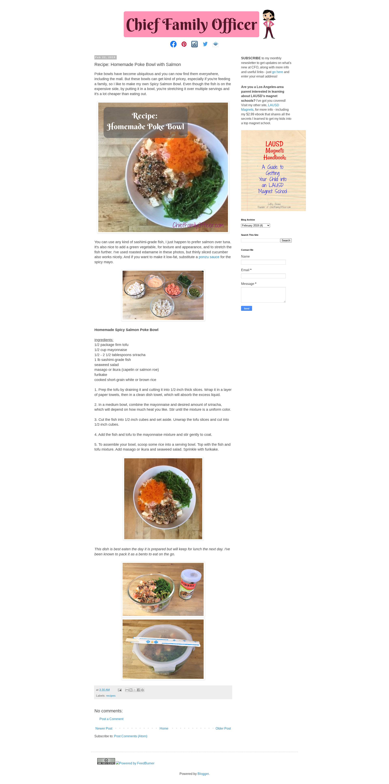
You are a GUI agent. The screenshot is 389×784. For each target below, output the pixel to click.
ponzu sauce (209, 257)
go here (277, 72)
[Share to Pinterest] (142, 690)
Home (164, 728)
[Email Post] (119, 689)
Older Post (223, 728)
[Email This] (127, 690)
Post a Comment (111, 719)
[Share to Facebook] (139, 690)
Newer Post (103, 728)
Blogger (203, 774)
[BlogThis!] (131, 690)
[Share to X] (135, 690)
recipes (110, 695)
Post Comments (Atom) (130, 736)
